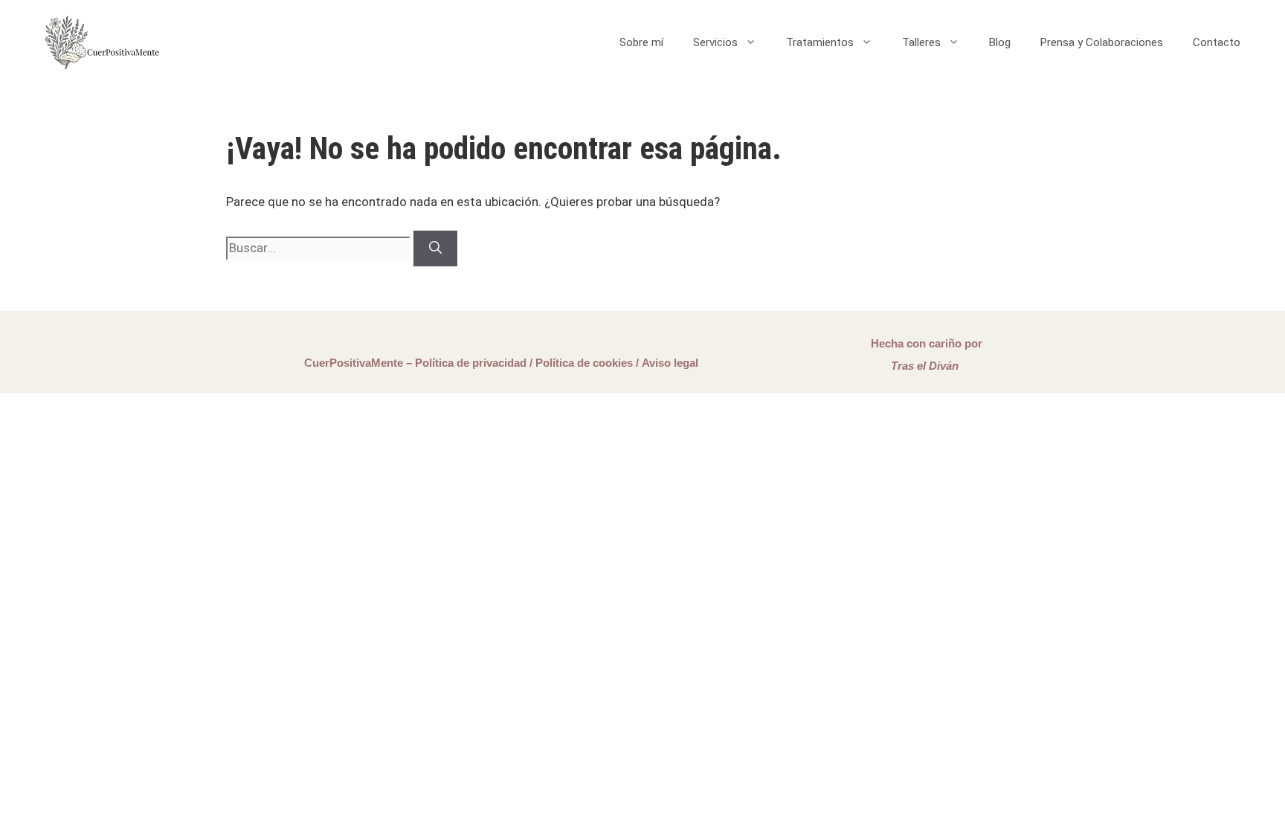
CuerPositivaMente (353, 362)
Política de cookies (584, 362)
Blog (1000, 42)
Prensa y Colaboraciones (1101, 42)
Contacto (1216, 42)
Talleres (921, 42)
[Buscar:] (319, 247)
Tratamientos (820, 42)
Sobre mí (641, 42)
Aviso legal (670, 362)
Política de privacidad (470, 362)
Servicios (715, 42)
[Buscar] (435, 248)
